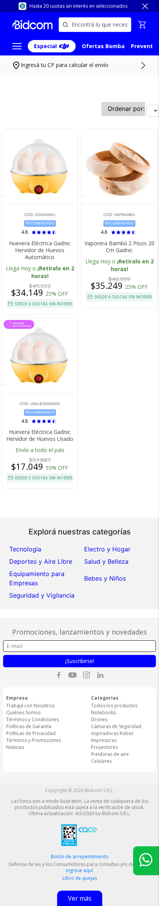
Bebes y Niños (105, 578)
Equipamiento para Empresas (36, 578)
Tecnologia (25, 549)
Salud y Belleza (106, 561)
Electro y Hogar (107, 549)
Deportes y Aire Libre (40, 561)
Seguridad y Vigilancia (41, 595)
